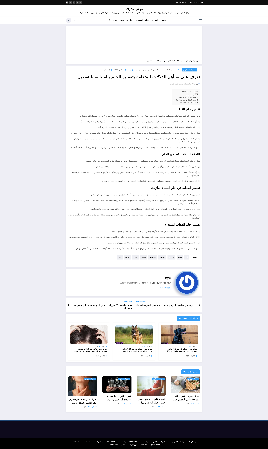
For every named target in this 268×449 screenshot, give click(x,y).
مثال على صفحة (126, 20)
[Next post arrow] (68, 305)
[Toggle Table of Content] (195, 92)
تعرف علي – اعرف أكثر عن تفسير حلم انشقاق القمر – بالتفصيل (165, 305)
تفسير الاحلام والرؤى (189, 70)
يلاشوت (154, 441)
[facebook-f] (80, 2)
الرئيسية (164, 20)
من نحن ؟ (113, 20)
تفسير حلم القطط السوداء (188, 102)
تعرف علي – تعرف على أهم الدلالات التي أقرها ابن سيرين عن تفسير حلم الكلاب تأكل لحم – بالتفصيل (181, 350)
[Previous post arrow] (199, 305)
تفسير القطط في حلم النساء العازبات (184, 100)
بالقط (150, 70)
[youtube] (67, 2)
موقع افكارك (134, 9)
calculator (114, 444)
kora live (144, 444)
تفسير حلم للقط (191, 95)
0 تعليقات (107, 70)
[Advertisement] (134, 44)
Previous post (141, 301)
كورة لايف (89, 441)
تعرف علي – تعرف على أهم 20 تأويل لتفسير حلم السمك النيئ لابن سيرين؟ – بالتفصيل (151, 397)
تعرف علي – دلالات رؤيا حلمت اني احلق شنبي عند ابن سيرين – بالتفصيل (103, 307)
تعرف (141, 70)
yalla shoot (111, 441)
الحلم (172, 70)
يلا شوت (144, 441)
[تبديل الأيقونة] (200, 20)
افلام (123, 444)
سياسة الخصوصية (142, 20)
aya (130, 70)
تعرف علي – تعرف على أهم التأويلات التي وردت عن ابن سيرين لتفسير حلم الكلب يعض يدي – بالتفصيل (136, 350)
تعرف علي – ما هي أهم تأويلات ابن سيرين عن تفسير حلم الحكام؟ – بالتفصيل (84, 397)
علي (136, 70)
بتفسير (146, 70)
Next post (128, 301)
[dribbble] (74, 2)
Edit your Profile (159, 283)
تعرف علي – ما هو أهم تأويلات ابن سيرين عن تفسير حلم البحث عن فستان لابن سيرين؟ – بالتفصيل (187, 400)
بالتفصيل (155, 70)
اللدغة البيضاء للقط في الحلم (187, 97)
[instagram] (70, 2)
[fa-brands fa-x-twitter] (77, 2)
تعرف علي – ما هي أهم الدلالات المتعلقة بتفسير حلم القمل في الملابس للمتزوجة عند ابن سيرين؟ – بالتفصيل (91, 350)
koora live (133, 441)
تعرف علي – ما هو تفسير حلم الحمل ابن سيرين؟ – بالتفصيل (117, 400)
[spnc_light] (68, 20)
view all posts (165, 288)
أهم (176, 70)
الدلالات (168, 70)
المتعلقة (162, 70)
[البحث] (75, 20)
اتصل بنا (155, 20)
